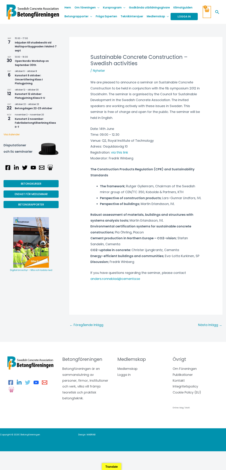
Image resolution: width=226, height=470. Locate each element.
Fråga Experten (106, 16)
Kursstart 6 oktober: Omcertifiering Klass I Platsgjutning (29, 79)
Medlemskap (156, 16)
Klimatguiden (182, 7)
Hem (67, 7)
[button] (217, 12)
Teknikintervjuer (132, 16)
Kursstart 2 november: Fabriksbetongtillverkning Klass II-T (35, 123)
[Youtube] (33, 167)
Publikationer (183, 374)
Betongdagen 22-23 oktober (33, 108)
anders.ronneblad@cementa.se (115, 279)
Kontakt (179, 380)
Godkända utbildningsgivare (149, 7)
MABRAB (91, 434)
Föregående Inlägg (86, 325)
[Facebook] (7, 167)
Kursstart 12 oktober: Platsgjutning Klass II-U (30, 96)
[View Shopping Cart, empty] (207, 12)
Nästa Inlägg (210, 325)
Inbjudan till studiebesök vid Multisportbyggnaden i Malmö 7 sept (35, 46)
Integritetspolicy (185, 386)
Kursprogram (112, 7)
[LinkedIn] (16, 167)
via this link (119, 152)
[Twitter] (24, 167)
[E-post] (41, 167)
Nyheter (99, 70)
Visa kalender (12, 134)
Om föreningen (85, 7)
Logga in (124, 374)
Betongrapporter (76, 16)
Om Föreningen (185, 368)
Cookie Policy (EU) (187, 392)
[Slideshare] (50, 167)
